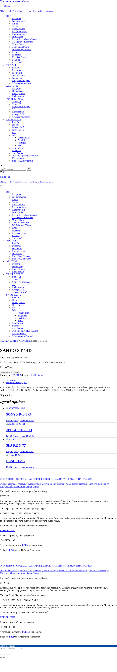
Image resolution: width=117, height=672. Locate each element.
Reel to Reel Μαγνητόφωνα (24, 39)
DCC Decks (17, 36)
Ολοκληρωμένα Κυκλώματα (25, 155)
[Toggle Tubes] (50, 310)
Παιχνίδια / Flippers (21, 80)
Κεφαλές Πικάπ (19, 57)
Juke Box (16, 67)
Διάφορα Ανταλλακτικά (22, 161)
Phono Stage (17, 91)
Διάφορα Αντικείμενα (21, 83)
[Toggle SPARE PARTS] (50, 295)
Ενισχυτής (16, 88)
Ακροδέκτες (17, 153)
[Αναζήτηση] (1, 166)
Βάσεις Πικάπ (18, 93)
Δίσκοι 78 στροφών (21, 106)
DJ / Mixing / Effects (21, 49)
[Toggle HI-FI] (50, 192)
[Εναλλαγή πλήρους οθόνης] (4, 654)
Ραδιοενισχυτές (19, 21)
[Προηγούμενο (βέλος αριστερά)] (1, 657)
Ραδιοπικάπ (17, 78)
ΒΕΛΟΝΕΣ (25, 341)
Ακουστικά (17, 62)
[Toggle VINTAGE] (50, 241)
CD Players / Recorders (22, 42)
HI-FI (16, 341)
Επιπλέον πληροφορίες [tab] (16, 382)
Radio (20, 145)
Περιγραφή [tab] (11, 380)
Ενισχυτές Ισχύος (20, 31)
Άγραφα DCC (18, 114)
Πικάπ (15, 23)
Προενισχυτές (18, 29)
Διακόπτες (16, 150)
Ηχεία (14, 52)
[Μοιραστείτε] (7, 654)
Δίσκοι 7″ (16, 104)
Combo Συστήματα (20, 47)
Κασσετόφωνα (18, 34)
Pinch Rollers (18, 130)
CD (13, 109)
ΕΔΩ (11, 550)
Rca (14, 132)
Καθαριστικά (18, 96)
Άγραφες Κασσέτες (21, 117)
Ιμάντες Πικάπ (18, 127)
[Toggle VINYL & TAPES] (50, 274)
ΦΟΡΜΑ (26, 545)
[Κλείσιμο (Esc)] (10, 654)
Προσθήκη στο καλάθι (10, 372)
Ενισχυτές (16, 18)
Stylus (40, 375)
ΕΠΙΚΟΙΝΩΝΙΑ (7, 530)
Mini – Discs (18, 44)
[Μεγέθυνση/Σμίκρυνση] (1, 654)
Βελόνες (16, 60)
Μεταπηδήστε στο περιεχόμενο (14, 1)
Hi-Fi (33, 375)
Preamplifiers (24, 137)
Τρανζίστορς (18, 148)
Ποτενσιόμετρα (19, 158)
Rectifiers (22, 143)
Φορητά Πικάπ (18, 75)
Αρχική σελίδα (7, 341)
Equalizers (16, 54)
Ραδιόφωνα (17, 73)
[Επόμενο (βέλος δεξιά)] (4, 657)
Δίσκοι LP (16, 101)
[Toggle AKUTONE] (50, 261)
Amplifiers (22, 140)
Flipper (15, 125)
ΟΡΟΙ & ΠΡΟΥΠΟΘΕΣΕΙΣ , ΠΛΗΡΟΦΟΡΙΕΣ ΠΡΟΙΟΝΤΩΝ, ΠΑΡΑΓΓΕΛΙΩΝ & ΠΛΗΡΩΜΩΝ (46, 479)
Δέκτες (15, 26)
